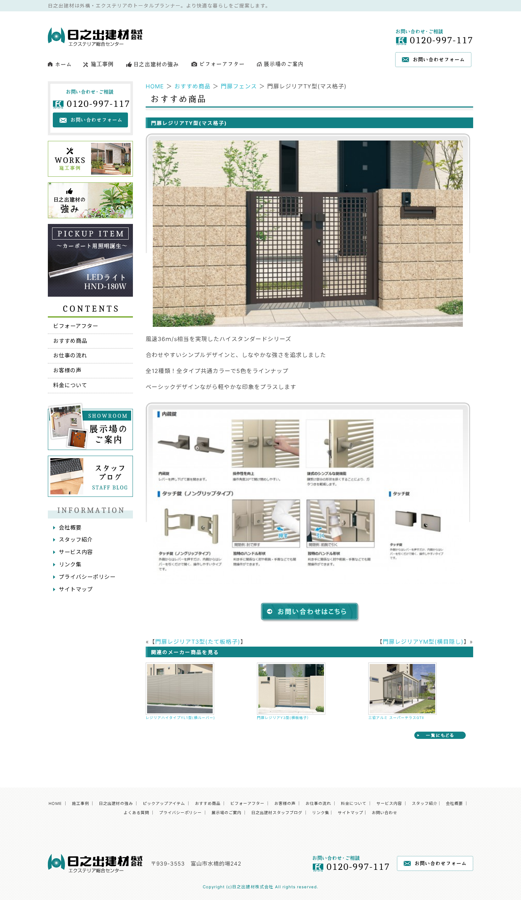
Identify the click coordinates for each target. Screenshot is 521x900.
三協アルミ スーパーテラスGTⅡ (396, 717)
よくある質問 (136, 812)
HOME (155, 86)
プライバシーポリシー (87, 577)
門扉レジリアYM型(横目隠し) (423, 641)
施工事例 (80, 803)
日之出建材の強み (116, 803)
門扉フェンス (239, 86)
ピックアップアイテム (164, 803)
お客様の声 (67, 370)
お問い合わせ (384, 812)
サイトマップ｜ (353, 812)
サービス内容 (76, 552)
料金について (70, 385)
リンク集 (70, 564)
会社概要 (70, 527)
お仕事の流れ (70, 355)
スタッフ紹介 (76, 539)
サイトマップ (76, 589)
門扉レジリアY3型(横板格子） (284, 717)
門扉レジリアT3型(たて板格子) (197, 641)
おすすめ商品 (192, 86)
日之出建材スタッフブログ (276, 812)
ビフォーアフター (75, 326)
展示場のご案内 (226, 812)
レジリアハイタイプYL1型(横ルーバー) (180, 717)
